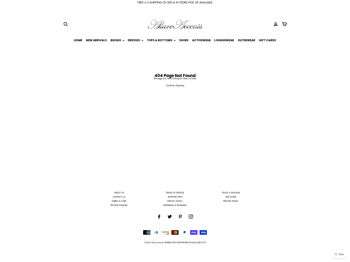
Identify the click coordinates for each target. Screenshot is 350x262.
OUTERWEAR (246, 40)
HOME (78, 40)
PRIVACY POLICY (175, 201)
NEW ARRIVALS (96, 40)
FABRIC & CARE (119, 201)
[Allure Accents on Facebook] (159, 216)
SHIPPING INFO (175, 197)
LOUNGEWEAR (224, 40)
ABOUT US (119, 192)
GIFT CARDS (267, 40)
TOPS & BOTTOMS (160, 40)
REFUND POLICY (231, 201)
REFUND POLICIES (119, 205)
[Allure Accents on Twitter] (170, 216)
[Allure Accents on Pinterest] (180, 216)
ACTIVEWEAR (201, 40)
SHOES (183, 40)
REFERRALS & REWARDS (175, 205)
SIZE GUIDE (230, 197)
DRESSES (134, 40)
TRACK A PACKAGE (231, 192)
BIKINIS (116, 40)
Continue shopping (175, 85)
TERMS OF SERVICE (175, 192)
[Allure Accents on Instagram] (191, 216)
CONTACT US (119, 197)
